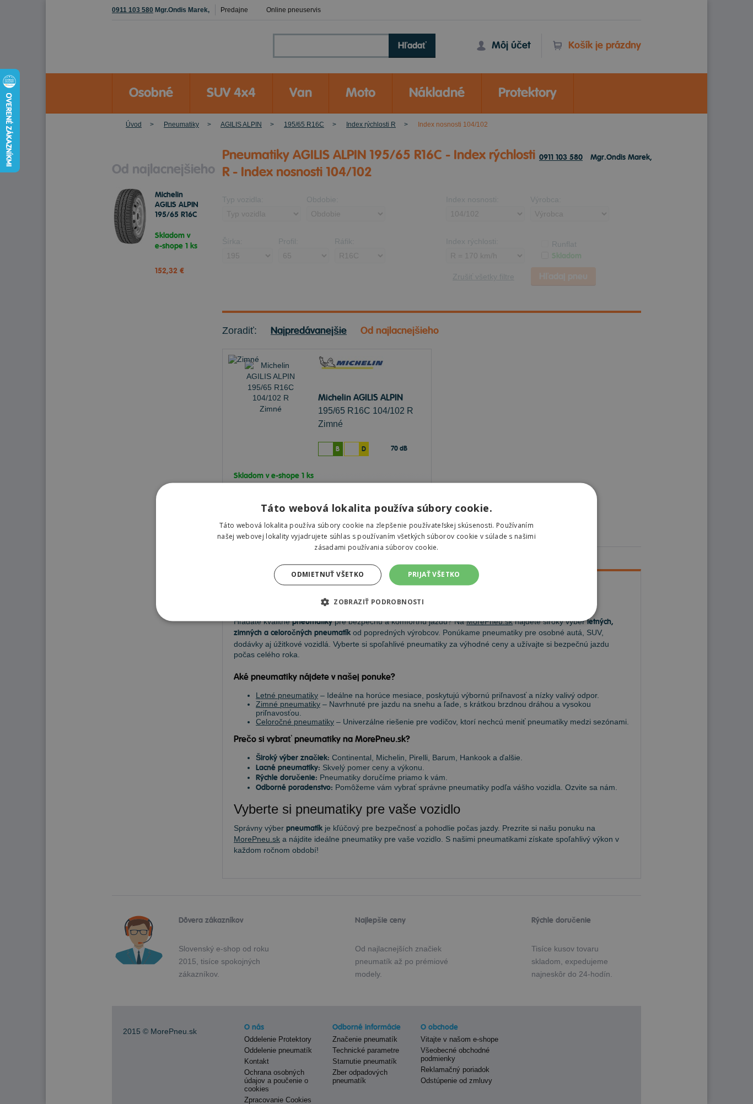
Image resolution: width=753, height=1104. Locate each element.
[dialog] (376, 552)
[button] (376, 602)
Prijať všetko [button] (434, 574)
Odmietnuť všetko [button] (327, 574)
